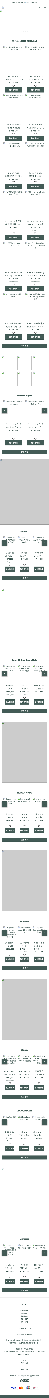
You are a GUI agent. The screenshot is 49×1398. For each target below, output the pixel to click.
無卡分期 (24, 1322)
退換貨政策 (24, 1313)
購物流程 (24, 1319)
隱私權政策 (24, 1316)
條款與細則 (24, 1310)
